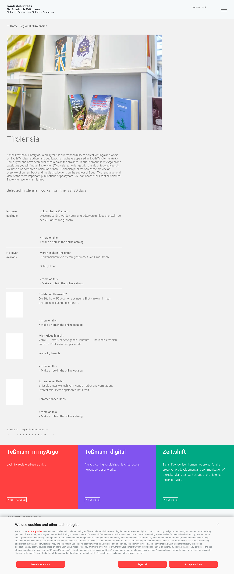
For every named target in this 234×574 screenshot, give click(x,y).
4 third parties (35, 531)
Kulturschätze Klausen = (55, 211)
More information (40, 564)
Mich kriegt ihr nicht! (51, 335)
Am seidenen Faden (51, 381)
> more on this (49, 237)
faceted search (109, 165)
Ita (198, 7)
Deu (193, 7)
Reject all (143, 564)
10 (44, 434)
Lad (204, 7)
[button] (217, 524)
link (41, 179)
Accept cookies (193, 564)
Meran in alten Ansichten (55, 252)
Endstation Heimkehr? (53, 294)
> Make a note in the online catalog (62, 242)
